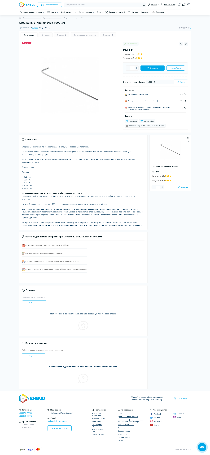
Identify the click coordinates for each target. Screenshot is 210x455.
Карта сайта (122, 434)
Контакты (145, 12)
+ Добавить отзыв (34, 303)
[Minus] (128, 68)
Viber (179, 417)
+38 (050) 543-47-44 (27, 416)
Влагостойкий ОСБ (97, 430)
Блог (99, 12)
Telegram (180, 414)
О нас (120, 413)
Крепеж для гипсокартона (52, 18)
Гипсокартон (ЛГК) (97, 425)
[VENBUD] (61, 398)
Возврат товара (124, 431)
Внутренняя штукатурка (96, 414)
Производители (124, 437)
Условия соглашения (126, 425)
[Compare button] (186, 44)
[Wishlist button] (181, 44)
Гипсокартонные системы (31, 12)
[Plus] (136, 68)
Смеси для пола (85, 12)
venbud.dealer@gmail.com (58, 421)
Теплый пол (96, 421)
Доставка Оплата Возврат (128, 417)
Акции (120, 440)
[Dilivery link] (185, 94)
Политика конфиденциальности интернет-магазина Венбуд (130, 420)
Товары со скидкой (117, 12)
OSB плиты (51, 12)
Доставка (160, 12)
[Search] (144, 5)
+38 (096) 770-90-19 (27, 413)
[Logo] (27, 4)
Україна (35, 28)
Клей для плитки (68, 12)
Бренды (134, 12)
